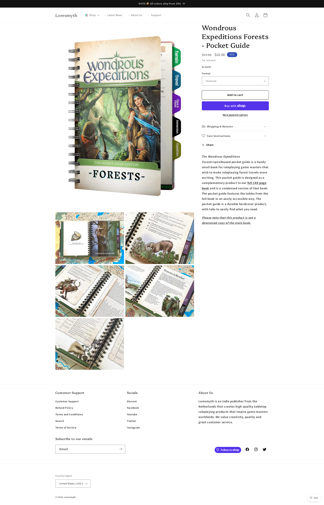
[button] (92, 15)
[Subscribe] (120, 449)
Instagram (133, 427)
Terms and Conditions (69, 414)
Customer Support (67, 401)
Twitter (131, 421)
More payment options (235, 115)
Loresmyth (70, 497)
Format (206, 73)
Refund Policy (64, 408)
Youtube (132, 414)
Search (59, 421)
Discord (132, 401)
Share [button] (209, 145)
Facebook (133, 408)
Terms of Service (65, 427)
